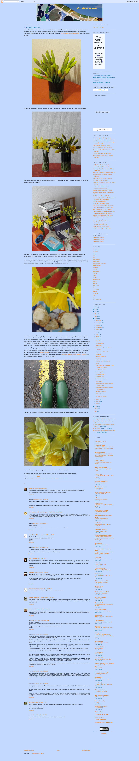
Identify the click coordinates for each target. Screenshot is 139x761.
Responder (31, 494)
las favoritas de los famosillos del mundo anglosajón (74, 354)
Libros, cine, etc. (99, 717)
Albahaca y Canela (100, 452)
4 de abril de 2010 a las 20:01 (40, 547)
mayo (97, 336)
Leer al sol (98, 358)
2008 (96, 409)
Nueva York (96, 285)
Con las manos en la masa (44, 478)
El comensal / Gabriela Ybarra (102, 569)
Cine (94, 257)
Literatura (97, 626)
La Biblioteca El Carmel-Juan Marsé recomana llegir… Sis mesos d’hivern (104, 447)
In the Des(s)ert (99, 683)
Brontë (94, 253)
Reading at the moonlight (102, 591)
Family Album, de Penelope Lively (101, 164)
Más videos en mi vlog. (100, 482)
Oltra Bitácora (98, 503)
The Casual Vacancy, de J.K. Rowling (102, 153)
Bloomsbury (99, 381)
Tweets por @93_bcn (98, 27)
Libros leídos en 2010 (98, 237)
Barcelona (95, 251)
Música (94, 281)
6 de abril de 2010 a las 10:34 (40, 683)
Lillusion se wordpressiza (101, 499)
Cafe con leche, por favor (101, 714)
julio (97, 332)
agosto (98, 329)
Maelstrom (98, 557)
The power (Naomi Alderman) (102, 544)
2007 (96, 411)
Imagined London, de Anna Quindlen (102, 228)
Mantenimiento (96, 279)
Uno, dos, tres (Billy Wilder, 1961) (103, 659)
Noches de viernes (100, 374)
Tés (94, 295)
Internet (95, 273)
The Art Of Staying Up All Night (103, 535)
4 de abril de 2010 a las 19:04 (55, 512)
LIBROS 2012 (98, 668)
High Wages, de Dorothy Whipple (101, 195)
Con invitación (96, 261)
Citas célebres (96, 259)
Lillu (30, 558)
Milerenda (97, 563)
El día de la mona (100, 394)
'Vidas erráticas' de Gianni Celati (103, 611)
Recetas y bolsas (100, 372)
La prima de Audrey (34, 597)
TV (93, 297)
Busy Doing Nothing (100, 609)
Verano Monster (99, 648)
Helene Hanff (98, 677)
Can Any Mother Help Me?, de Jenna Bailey (103, 140)
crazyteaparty (98, 615)
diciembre (98, 320)
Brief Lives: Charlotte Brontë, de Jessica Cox (104, 172)
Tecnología (95, 293)
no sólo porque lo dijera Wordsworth (70, 33)
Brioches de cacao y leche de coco (103, 616)
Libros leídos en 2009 (98, 239)
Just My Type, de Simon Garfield (101, 226)
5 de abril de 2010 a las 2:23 (41, 572)
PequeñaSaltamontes (100, 486)
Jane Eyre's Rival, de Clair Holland (101, 221)
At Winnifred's (99, 574)
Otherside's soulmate (101, 529)
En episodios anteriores (101, 691)
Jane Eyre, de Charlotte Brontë (100, 180)
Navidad (95, 283)
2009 (96, 406)
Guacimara (31, 609)
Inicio (58, 750)
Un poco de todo (97, 299)
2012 (96, 313)
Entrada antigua (86, 750)
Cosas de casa (55, 478)
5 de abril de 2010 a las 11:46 (44, 588)
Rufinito (95, 291)
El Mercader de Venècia (101, 696)
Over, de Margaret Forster (99, 201)
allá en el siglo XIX (44, 352)
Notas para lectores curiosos (102, 492)
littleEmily (31, 572)
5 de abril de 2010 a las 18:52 (40, 634)
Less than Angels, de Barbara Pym (101, 166)
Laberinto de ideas (100, 440)
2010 (96, 318)
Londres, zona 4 (99, 598)
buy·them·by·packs (100, 597)
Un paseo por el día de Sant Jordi (104, 352)
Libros (61, 478)
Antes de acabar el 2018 (101, 531)
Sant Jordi (98, 354)
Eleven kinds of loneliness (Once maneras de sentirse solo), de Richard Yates (104, 636)
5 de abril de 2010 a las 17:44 (41, 620)
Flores (97, 363)
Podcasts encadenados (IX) (102, 511)
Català (94, 255)
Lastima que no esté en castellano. (101, 419)
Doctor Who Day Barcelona (102, 642)
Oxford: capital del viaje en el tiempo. (104, 559)
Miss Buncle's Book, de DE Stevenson (102, 209)
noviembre (99, 322)
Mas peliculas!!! (99, 707)
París (94, 287)
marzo (98, 399)
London (97, 702)
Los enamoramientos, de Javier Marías (102, 190)
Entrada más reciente (29, 750)
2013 (96, 311)
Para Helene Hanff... (101, 369)
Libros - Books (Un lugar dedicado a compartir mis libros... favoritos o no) (104, 665)
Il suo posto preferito (100, 689)
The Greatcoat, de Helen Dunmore (101, 145)
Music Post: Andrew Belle (101, 673)
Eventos (95, 269)
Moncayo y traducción (100, 441)
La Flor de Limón (99, 522)
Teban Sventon (98, 488)
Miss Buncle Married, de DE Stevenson (102, 147)
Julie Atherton (99, 345)
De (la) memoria (100, 343)
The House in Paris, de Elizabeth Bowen (103, 219)
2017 (96, 307)
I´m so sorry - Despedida (101, 593)
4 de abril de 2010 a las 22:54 (39, 558)
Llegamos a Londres (101, 391)
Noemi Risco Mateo (34, 534)
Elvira (30, 488)
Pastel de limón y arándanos (103, 361)
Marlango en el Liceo (101, 356)
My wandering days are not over (103, 700)
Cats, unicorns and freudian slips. (104, 722)
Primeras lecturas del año (101, 518)
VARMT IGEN (98, 543)
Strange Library (99, 633)
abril (97, 339)
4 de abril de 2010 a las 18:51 (39, 488)
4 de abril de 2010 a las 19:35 (40, 523)
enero (97, 403)
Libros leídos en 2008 (98, 241)
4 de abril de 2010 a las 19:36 (47, 534)
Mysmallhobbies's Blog (101, 481)
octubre (98, 325)
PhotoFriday (96, 289)
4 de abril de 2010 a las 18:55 (40, 499)
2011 (96, 316)
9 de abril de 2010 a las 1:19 (39, 702)
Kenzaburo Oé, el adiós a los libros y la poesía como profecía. (104, 628)
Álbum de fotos (33, 478)
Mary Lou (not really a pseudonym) (38, 512)
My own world (99, 586)
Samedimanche (33, 588)
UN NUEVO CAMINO (100, 493)
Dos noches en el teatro (102, 379)
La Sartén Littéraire (100, 646)
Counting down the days (101, 672)
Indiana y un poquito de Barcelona (103, 622)
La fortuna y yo (99, 652)
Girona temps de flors (100, 564)
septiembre (99, 327)
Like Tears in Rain (100, 657)
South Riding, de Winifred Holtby (101, 203)
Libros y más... (99, 474)
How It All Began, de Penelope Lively (102, 138)
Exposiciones (96, 271)
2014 (96, 309)
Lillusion (97, 497)
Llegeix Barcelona (100, 445)
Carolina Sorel (99, 602)
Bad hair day (98, 587)
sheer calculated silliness (101, 695)
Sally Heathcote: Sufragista (101, 582)
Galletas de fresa (100, 376)
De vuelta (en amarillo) (32, 27)
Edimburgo (95, 267)
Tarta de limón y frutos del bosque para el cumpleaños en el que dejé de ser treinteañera (104, 455)
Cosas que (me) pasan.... (101, 510)
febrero (98, 401)
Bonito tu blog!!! (96, 428)
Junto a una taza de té (101, 467)
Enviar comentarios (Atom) (37, 753)
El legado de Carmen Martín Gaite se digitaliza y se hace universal (104, 552)
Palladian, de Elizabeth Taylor (100, 188)
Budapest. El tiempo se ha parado (103, 679)
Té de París (99, 341)
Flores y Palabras (99, 460)
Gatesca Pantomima (100, 719)
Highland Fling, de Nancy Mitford (101, 186)
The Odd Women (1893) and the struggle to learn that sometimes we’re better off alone (104, 538)
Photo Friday (98, 711)
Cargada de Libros (100, 568)
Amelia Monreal (99, 641)
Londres (66, 478)
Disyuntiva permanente (101, 706)
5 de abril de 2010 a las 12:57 (47, 597)
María (30, 702)
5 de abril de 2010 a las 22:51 (40, 671)
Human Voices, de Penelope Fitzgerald (102, 178)
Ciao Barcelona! (99, 620)
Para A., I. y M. (98, 653)
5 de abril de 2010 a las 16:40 (42, 609)
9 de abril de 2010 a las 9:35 (40, 715)
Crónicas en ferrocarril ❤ (101, 580)
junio (97, 334)
